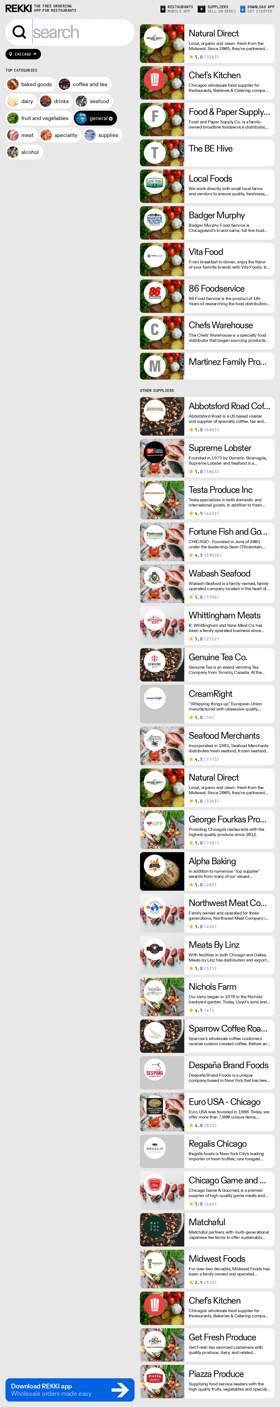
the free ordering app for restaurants (55, 8)
